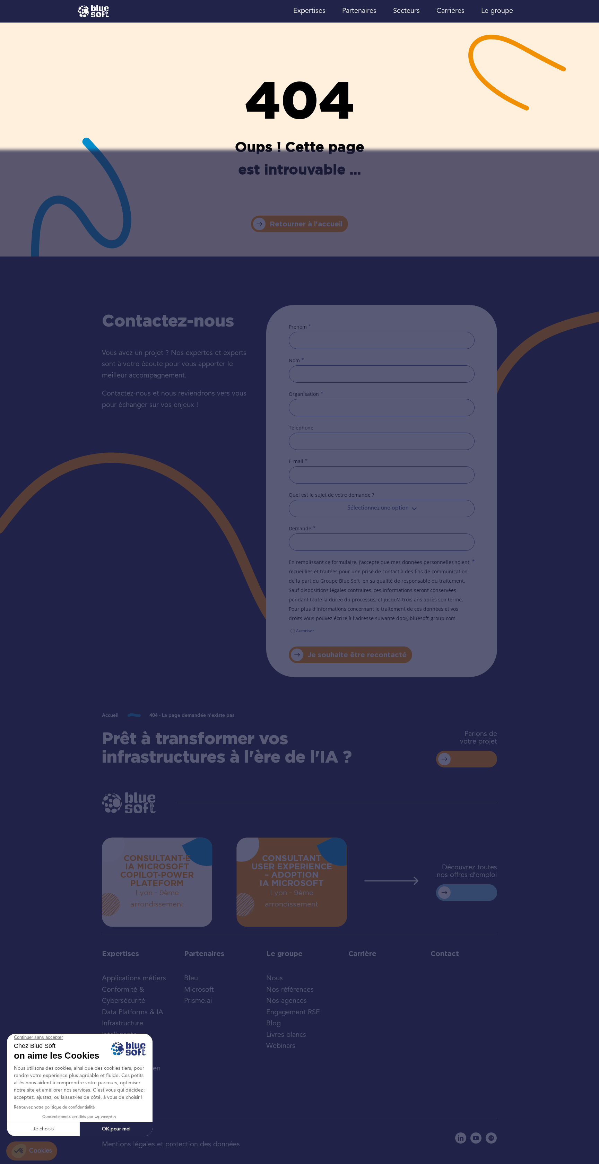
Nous (274, 978)
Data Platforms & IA (132, 1012)
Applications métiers (134, 978)
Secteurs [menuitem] (406, 11)
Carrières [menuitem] (450, 11)
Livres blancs (286, 1035)
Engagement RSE (293, 1012)
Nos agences (286, 1001)
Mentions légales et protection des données (171, 1144)
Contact (445, 953)
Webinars (280, 1046)
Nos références (290, 990)
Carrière (362, 953)
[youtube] (476, 1138)
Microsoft (199, 990)
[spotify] (491, 1138)
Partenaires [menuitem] (359, 11)
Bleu (191, 978)
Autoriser (305, 631)
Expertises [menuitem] (309, 11)
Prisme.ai (198, 1001)
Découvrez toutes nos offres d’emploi (467, 871)
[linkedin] (461, 1138)
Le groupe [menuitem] (497, 11)
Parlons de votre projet (478, 738)
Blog (273, 1023)
